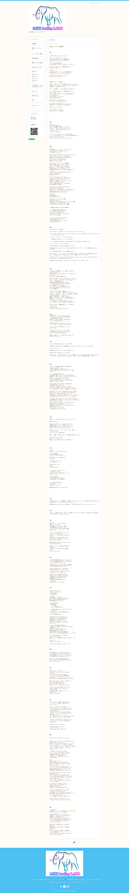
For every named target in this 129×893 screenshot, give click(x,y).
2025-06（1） (35, 80)
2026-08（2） (35, 74)
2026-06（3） (35, 76)
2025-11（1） (35, 78)
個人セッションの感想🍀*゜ (57, 46)
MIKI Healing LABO (61, 890)
